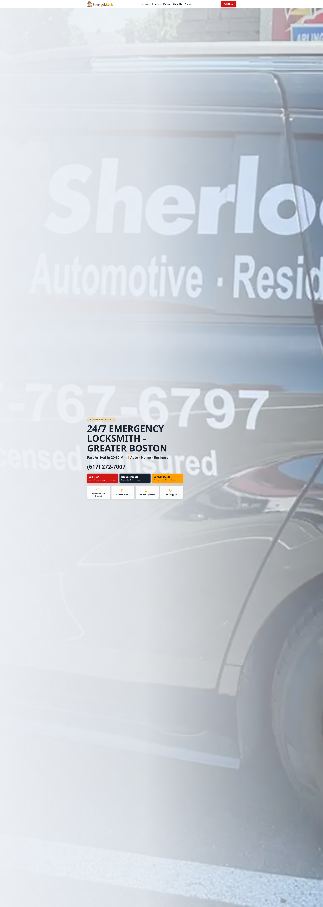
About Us (177, 4)
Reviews (156, 4)
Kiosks (166, 4)
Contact (189, 4)
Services (145, 4)
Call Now (228, 4)
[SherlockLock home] (100, 4)
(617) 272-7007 (106, 466)
